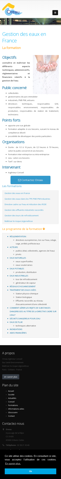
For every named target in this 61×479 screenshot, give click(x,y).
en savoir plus (10, 376)
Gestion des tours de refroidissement (21, 215)
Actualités (12, 398)
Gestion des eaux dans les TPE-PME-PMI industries (27, 198)
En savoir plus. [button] (13, 463)
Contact (11, 416)
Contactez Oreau (32, 180)
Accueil (11, 391)
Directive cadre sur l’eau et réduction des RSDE (25, 204)
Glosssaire (12, 412)
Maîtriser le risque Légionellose (19, 221)
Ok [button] (30, 471)
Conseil (11, 401)
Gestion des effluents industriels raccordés (24, 210)
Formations (13, 405)
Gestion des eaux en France (17, 193)
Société (11, 394)
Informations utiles (16, 409)
